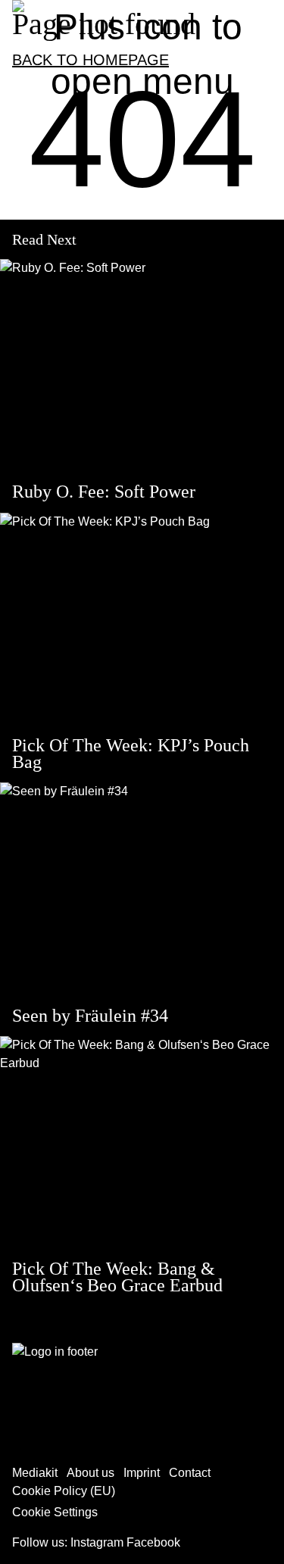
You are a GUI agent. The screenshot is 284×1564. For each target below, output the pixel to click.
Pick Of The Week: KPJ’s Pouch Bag (130, 753)
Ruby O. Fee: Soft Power (103, 491)
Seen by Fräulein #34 (90, 1015)
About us (90, 1472)
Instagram (96, 1542)
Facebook (153, 1542)
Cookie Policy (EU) (63, 1490)
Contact (190, 1472)
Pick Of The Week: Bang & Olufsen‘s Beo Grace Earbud (117, 1277)
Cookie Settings (55, 1512)
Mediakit (35, 1472)
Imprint (141, 1472)
